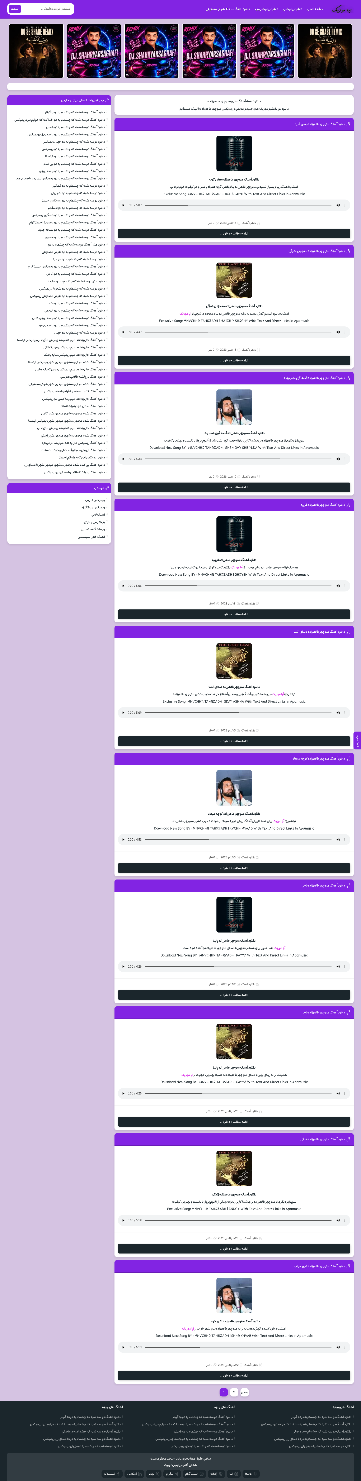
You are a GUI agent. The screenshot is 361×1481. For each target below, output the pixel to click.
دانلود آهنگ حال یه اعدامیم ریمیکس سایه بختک (74, 355)
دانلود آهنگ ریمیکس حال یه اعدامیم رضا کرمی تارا (73, 443)
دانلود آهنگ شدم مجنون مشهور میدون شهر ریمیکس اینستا (66, 362)
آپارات (213, 1473)
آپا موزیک (185, 313)
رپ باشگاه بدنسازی (93, 529)
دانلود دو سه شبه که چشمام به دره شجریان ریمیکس (72, 288)
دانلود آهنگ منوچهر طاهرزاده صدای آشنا (319, 631)
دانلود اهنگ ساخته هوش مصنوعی (228, 9)
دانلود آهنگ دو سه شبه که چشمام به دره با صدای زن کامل (68, 318)
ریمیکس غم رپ (95, 500)
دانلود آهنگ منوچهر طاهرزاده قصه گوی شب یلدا (314, 378)
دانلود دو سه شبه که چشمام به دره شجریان (78, 193)
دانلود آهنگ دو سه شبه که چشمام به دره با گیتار (75, 112)
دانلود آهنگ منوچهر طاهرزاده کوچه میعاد (319, 758)
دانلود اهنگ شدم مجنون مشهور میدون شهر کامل (73, 413)
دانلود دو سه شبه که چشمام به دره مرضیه (78, 259)
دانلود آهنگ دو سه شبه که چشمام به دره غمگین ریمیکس (68, 215)
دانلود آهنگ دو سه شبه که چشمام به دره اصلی (75, 127)
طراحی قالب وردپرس (184, 1465)
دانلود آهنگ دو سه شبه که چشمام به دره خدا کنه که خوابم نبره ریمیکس (59, 120)
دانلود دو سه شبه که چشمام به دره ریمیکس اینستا (73, 200)
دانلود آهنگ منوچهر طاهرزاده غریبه (322, 505)
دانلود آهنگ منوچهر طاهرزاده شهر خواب (319, 1266)
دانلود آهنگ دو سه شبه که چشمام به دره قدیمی (74, 310)
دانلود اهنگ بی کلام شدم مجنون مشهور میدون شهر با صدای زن (64, 465)
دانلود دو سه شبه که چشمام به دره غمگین (78, 185)
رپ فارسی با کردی (94, 522)
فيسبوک (109, 1473)
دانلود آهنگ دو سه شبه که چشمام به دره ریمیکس (73, 149)
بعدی (244, 1392)
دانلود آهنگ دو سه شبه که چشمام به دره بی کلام (74, 164)
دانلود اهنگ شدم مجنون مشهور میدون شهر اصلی (73, 435)
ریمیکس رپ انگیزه (93, 507)
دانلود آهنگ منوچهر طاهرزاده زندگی (322, 1139)
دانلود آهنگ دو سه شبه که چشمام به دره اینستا (75, 156)
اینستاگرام (191, 1473)
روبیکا (248, 1473)
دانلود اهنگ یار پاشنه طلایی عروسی (82, 376)
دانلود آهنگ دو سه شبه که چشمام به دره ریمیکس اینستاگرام (66, 266)
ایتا (231, 1473)
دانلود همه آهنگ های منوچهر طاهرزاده (234, 101)
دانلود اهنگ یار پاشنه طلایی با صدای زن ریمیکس (74, 472)
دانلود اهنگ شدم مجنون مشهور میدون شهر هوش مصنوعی (66, 384)
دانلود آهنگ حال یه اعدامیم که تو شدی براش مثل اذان (71, 428)
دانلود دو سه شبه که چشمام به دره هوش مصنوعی (73, 252)
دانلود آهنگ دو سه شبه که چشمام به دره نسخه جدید (71, 230)
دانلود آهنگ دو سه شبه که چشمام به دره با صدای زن (72, 171)
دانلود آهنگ (249, 223)
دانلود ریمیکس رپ (266, 9)
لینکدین (132, 1473)
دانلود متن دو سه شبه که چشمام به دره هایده (76, 281)
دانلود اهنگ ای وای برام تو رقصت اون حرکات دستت (73, 450)
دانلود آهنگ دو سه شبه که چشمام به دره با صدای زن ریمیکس (66, 134)
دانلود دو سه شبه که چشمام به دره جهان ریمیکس (74, 141)
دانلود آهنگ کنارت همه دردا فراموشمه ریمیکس (74, 391)
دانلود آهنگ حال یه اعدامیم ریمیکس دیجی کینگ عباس (70, 369)
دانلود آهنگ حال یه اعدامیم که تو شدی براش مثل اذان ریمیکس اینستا (61, 340)
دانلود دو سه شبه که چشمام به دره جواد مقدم (76, 208)
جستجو (15, 9)
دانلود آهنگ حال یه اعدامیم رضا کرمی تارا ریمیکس (73, 399)
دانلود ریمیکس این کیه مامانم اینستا (82, 457)
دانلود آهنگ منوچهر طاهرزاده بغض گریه (320, 124)
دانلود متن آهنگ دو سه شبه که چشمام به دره (76, 244)
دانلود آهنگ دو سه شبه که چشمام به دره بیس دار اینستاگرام (67, 222)
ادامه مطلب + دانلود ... (234, 233)
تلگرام (169, 1473)
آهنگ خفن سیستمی (91, 537)
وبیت (167, 1465)
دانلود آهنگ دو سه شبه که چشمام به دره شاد (76, 303)
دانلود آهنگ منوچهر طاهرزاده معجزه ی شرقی (317, 251)
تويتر (151, 1473)
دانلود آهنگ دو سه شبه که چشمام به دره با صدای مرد (71, 325)
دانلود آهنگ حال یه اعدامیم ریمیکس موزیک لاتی (74, 347)
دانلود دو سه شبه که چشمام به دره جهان (79, 332)
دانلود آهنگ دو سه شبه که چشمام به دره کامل (75, 274)
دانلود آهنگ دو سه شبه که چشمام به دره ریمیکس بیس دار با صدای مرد (60, 178)
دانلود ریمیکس (292, 9)
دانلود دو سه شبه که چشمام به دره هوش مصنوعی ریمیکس (67, 296)
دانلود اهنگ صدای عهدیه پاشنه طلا (83, 406)
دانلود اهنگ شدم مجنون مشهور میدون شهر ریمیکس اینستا (66, 420)
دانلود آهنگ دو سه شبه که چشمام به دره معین (75, 237)
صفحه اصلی (315, 9)
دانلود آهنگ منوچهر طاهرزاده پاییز (323, 885)
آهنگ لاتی (98, 514)
